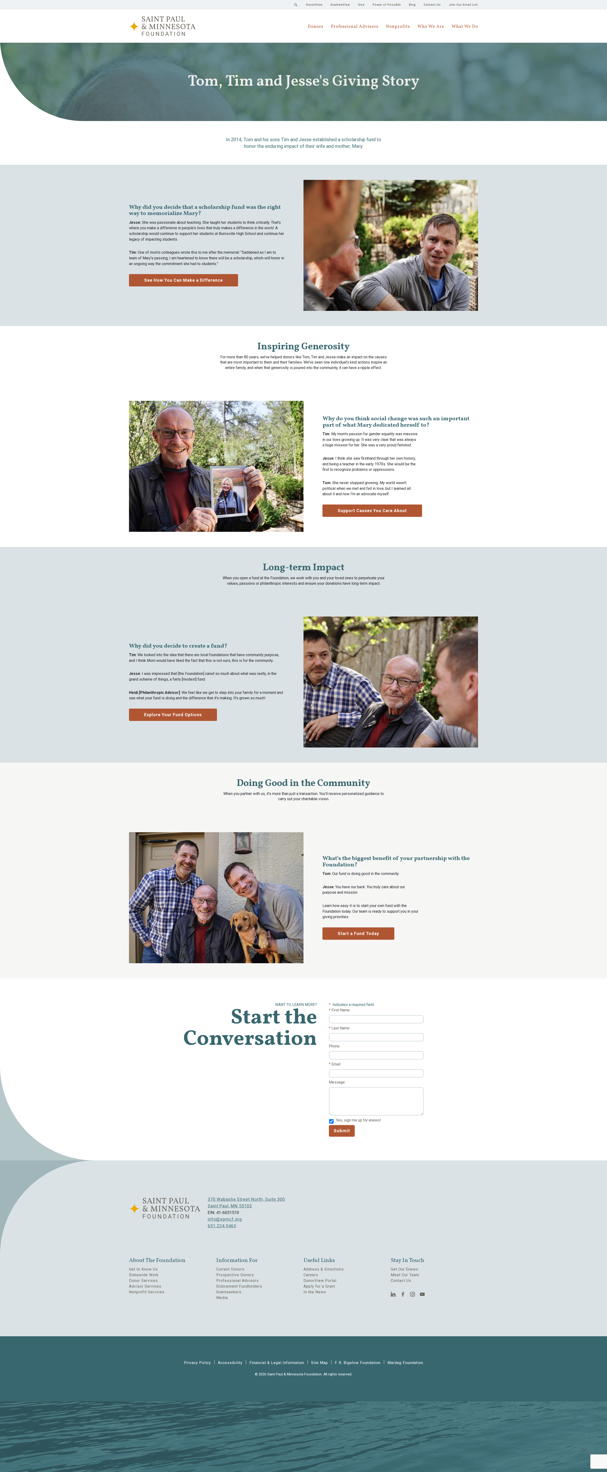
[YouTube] (422, 1294)
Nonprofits (398, 27)
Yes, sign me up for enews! (358, 1120)
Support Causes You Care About (372, 510)
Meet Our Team (405, 1275)
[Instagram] (412, 1294)
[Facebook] (402, 1294)
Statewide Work (144, 1275)
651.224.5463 (222, 1225)
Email (335, 1064)
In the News (315, 1292)
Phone (334, 1046)
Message (337, 1082)
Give (361, 4)
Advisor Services (145, 1286)
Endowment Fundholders (239, 1286)
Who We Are (431, 27)
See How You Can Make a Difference (183, 280)
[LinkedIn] (393, 1294)
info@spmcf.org (225, 1219)
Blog (412, 4)
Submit (342, 1130)
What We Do (465, 27)
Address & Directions (324, 1269)
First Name (340, 1010)
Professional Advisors (354, 27)
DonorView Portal (320, 1280)
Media (222, 1297)
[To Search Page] (295, 4)
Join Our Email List (463, 4)
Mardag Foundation (405, 1362)
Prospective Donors (235, 1275)
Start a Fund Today (358, 933)
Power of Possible (387, 4)
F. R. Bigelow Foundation (358, 1362)
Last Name (340, 1028)
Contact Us (432, 4)
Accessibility (230, 1362)
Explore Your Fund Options (173, 714)
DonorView (314, 4)
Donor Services (143, 1280)
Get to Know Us (143, 1269)
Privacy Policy (197, 1362)
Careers (311, 1275)
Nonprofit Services (147, 1292)
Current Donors (230, 1269)
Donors (315, 27)
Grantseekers (228, 1292)
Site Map (319, 1362)
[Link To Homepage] (162, 26)
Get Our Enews (404, 1269)
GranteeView (340, 4)
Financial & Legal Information (276, 1362)
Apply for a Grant (319, 1286)
